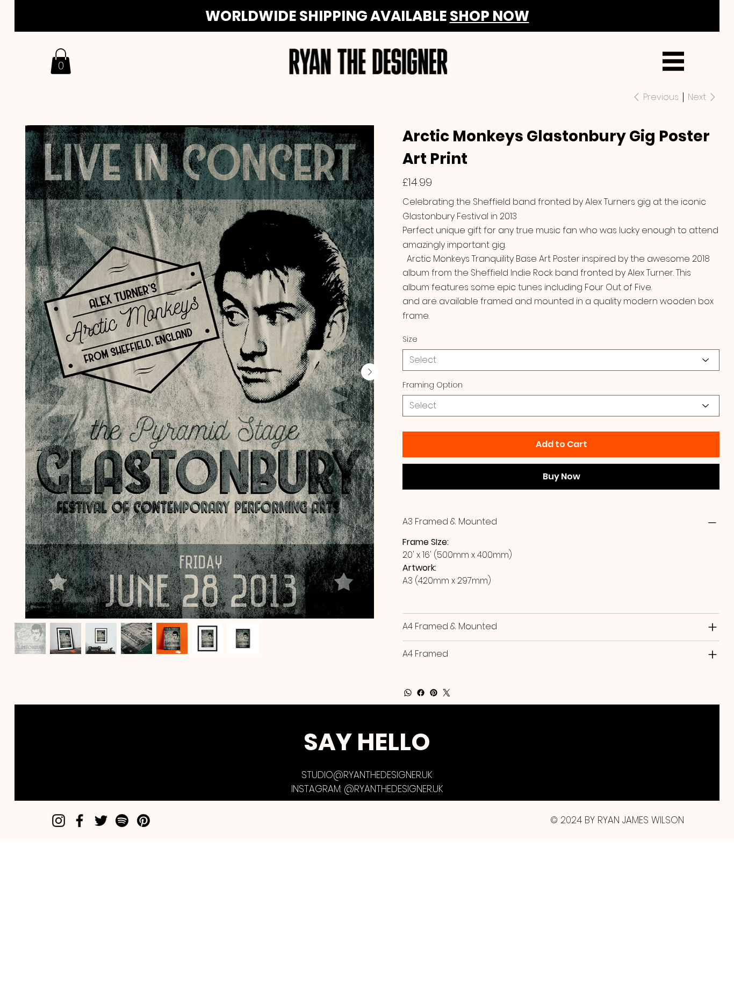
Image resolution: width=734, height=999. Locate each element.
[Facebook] (420, 692)
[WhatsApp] (407, 692)
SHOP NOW (489, 16)
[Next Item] (369, 371)
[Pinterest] (433, 692)
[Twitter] (446, 692)
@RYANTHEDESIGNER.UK (393, 788)
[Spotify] (122, 820)
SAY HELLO (367, 742)
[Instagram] (58, 820)
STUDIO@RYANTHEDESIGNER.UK (367, 774)
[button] (60, 61)
